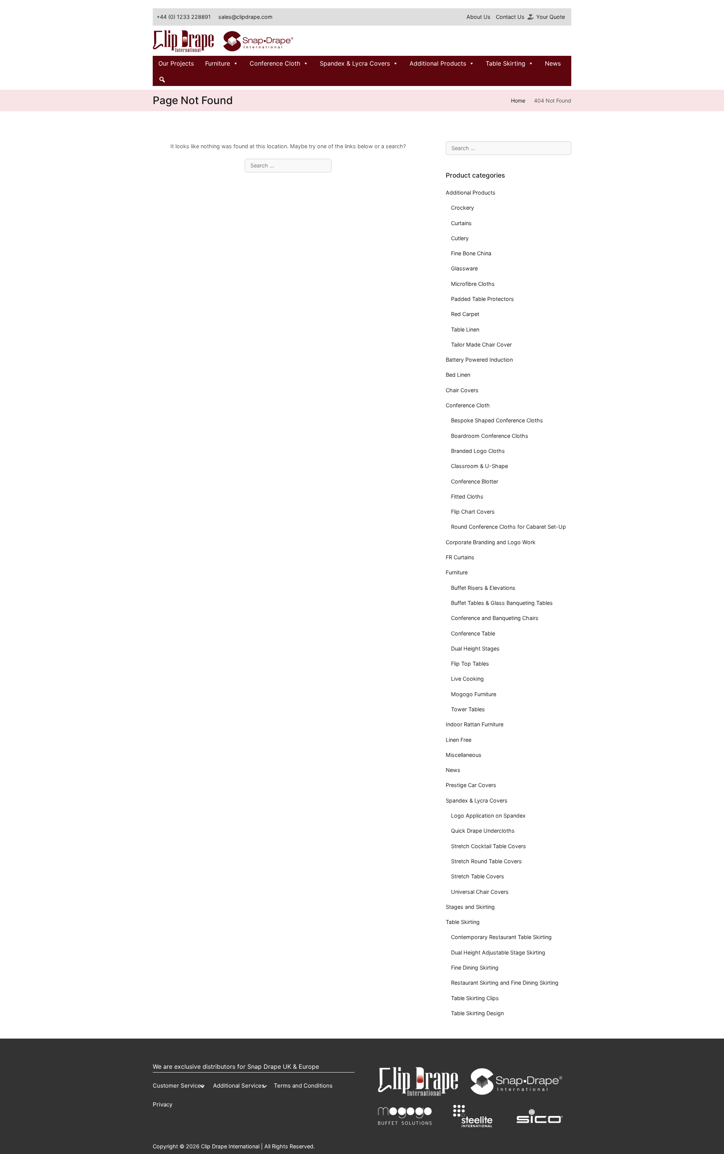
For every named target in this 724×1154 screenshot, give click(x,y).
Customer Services (178, 1085)
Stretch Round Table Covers (486, 861)
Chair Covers (462, 390)
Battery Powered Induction (479, 359)
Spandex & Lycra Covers (355, 63)
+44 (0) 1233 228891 (183, 17)
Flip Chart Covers (473, 511)
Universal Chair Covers (480, 892)
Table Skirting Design (477, 1013)
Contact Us (510, 17)
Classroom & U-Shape (479, 466)
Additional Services (239, 1085)
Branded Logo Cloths (478, 451)
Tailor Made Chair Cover (481, 344)
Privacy (162, 1104)
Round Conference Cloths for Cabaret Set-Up (508, 526)
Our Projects (176, 63)
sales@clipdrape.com (245, 17)
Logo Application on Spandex (488, 815)
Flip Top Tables (470, 663)
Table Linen (465, 329)
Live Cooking (467, 678)
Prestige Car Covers (471, 785)
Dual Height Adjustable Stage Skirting (498, 952)
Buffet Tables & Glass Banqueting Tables (502, 603)
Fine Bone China (471, 253)
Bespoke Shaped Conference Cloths (497, 420)
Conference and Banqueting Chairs (494, 618)
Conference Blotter (474, 481)
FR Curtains (460, 557)
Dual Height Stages (475, 648)
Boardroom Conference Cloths (489, 436)
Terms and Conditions (303, 1085)
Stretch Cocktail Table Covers (488, 846)
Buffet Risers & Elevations (483, 588)
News (553, 63)
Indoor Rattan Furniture (474, 724)
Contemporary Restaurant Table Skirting (501, 937)
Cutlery (460, 238)
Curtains (461, 223)
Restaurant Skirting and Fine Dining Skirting (504, 982)
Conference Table (473, 633)
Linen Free (458, 740)
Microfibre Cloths (473, 284)
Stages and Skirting (470, 907)
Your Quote (550, 17)
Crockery (462, 207)
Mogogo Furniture (473, 694)
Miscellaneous (464, 755)
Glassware (464, 268)
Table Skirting (505, 63)
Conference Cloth (275, 63)
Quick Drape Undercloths (483, 830)
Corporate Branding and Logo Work (490, 542)
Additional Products (438, 63)
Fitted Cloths (467, 496)
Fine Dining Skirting (475, 967)
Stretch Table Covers (477, 876)
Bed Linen (458, 374)
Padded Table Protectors (482, 299)
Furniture (217, 63)
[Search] (162, 78)
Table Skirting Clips (475, 998)
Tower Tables (468, 709)
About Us (478, 17)
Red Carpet (465, 314)
